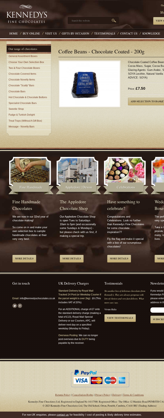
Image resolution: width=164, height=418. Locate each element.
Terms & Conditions (133, 395)
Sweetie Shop (16, 109)
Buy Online (31, 33)
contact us (63, 414)
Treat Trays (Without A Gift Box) (25, 121)
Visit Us (51, 33)
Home (13, 33)
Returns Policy (62, 395)
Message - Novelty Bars (21, 126)
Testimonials (104, 33)
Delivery (116, 395)
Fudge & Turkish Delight (22, 115)
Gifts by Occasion (75, 33)
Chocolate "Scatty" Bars (21, 85)
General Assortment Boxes (23, 56)
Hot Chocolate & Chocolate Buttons (28, 97)
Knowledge (151, 33)
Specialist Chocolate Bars (23, 103)
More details (24, 258)
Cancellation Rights (82, 395)
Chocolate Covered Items (22, 74)
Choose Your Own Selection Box (26, 62)
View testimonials (120, 318)
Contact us (128, 33)
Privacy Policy (102, 395)
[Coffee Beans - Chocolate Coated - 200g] (89, 85)
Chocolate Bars (17, 91)
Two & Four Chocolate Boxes (24, 68)
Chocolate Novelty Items (22, 79)
